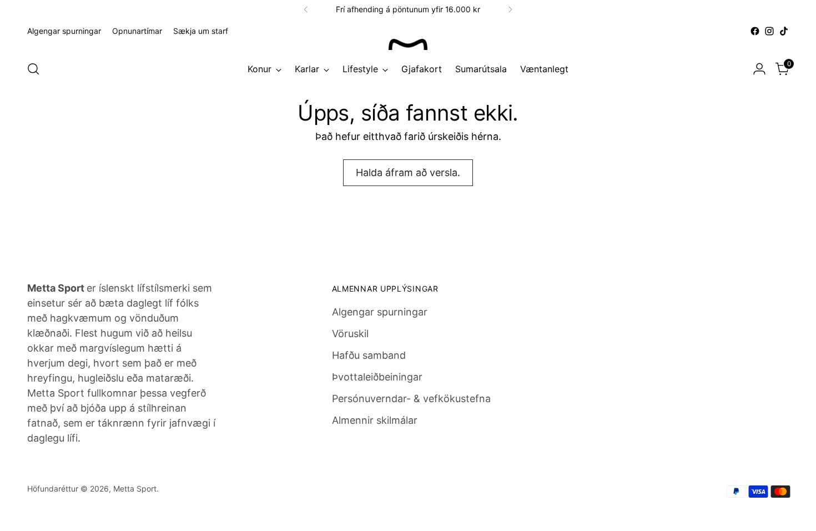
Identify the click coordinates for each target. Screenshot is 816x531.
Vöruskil (350, 333)
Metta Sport (135, 488)
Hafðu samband (369, 355)
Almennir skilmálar (374, 420)
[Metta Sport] (408, 44)
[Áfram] (510, 9)
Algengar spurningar (379, 312)
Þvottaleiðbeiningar (377, 377)
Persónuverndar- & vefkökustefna (411, 398)
